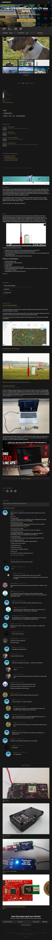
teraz (11, 559)
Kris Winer (6, 801)
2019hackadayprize (20, 116)
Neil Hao (6, 837)
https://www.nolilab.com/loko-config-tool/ (18, 526)
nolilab (6, 273)
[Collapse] (11, 303)
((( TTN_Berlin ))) (8, 95)
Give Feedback (23, 933)
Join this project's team (8, 102)
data (5, 872)
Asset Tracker (6, 800)
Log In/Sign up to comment (9, 508)
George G (6, 100)
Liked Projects (11, 132)
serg (5, 97)
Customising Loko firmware (9, 386)
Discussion (40, 33)
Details (10, 33)
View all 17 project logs (26, 478)
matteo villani (7, 98)
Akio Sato (27, 17)
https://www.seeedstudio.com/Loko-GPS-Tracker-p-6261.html (16, 382)
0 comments (17, 306)
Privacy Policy (36, 933)
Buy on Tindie (43, 179)
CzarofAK (12, 682)
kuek (5, 908)
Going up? (26, 929)
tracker (5, 116)
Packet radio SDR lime (13, 137)
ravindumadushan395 (14, 638)
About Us (8, 933)
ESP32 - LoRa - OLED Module (9, 871)
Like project (31, 20)
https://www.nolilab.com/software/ (17, 555)
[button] (48, 2)
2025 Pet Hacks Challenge (11, 160)
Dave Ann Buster (13, 583)
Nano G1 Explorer (7, 835)
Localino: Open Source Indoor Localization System (14, 907)
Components (21, 33)
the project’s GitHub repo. (17, 395)
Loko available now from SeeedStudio (11, 348)
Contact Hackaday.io (15, 933)
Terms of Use (29, 933)
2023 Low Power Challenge (11, 158)
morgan (13, 631)
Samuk (11, 693)
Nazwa (14, 573)
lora (10, 116)
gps (13, 116)
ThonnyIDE (27, 438)
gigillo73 (11, 591)
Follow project (22, 20)
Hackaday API (43, 933)
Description (5, 33)
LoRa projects (11, 127)
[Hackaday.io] (6, 2)
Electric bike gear (11, 143)
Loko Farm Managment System (10, 305)
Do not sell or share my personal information (26, 934)
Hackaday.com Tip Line (10, 156)
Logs (27, 33)
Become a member (15, 918)
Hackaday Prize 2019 (5, 39)
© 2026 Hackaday (26, 936)
